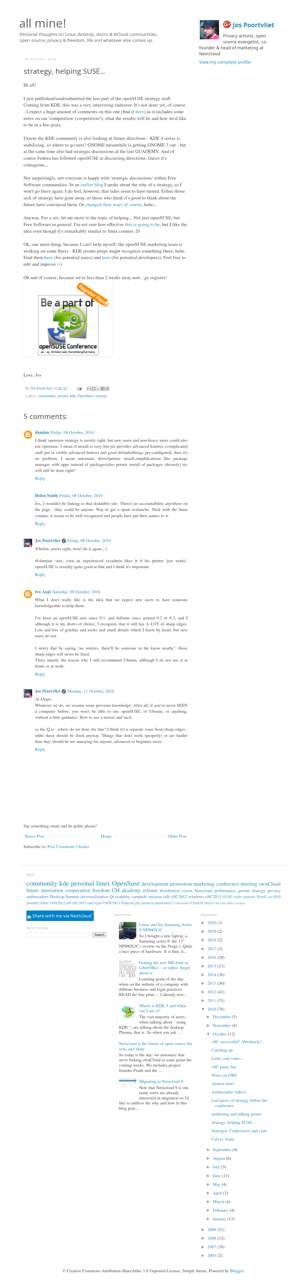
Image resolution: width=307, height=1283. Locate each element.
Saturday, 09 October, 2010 (76, 591)
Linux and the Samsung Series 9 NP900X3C (165, 927)
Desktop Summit (64, 896)
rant (90, 902)
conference (227, 883)
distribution (170, 890)
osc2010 (274, 896)
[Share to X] (98, 388)
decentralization (94, 896)
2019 (212, 931)
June (217, 1175)
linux (103, 882)
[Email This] (89, 388)
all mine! (42, 23)
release (150, 890)
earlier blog (92, 184)
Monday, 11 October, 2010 (90, 691)
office (230, 903)
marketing (204, 883)
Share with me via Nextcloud (61, 916)
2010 (212, 1009)
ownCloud (270, 883)
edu (223, 903)
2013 (212, 983)
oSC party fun (224, 1066)
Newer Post (34, 836)
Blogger (237, 1270)
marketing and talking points (236, 1114)
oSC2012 (179, 896)
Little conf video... (228, 1058)
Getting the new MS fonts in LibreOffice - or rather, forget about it (164, 968)
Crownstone (180, 903)
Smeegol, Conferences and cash (239, 1130)
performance (225, 890)
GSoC (44, 902)
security (240, 903)
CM (116, 890)
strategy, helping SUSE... (234, 1122)
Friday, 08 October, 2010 (72, 432)
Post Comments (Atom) (68, 846)
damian (42, 432)
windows (196, 896)
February (221, 1210)
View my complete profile (225, 62)
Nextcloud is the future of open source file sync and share (155, 1045)
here (140, 111)
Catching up (222, 1050)
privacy (274, 890)
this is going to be (142, 224)
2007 (212, 1246)
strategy (101, 395)
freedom (101, 890)
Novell (261, 896)
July (217, 1167)
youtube (32, 902)
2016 (212, 957)
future (32, 890)
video (237, 896)
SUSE (227, 896)
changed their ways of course (113, 204)
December (222, 1016)
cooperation (77, 890)
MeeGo (209, 903)
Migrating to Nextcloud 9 (161, 1081)
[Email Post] (79, 388)
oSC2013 (79, 902)
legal (98, 902)
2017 (212, 948)
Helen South (46, 495)
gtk (137, 902)
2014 (212, 974)
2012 (212, 992)
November (222, 1025)
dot (217, 903)
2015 (212, 966)
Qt (112, 896)
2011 (212, 1000)
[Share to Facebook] (102, 388)
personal (82, 882)
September (222, 1149)
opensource (162, 902)
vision (187, 890)
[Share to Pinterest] (107, 388)
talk (166, 896)
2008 (212, 1238)
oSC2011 (213, 896)
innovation (52, 890)
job (68, 902)
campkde (139, 896)
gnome (63, 395)
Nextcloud (203, 890)
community (47, 395)
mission (155, 896)
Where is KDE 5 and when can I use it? (162, 1008)
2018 (212, 940)
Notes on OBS (224, 1075)
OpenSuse (85, 395)
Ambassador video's (229, 1092)
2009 (212, 1229)
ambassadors (37, 896)
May (217, 1184)
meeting (249, 883)
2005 (212, 1255)
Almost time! (223, 1083)
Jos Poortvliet (47, 540)
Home (106, 836)
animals (249, 896)
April (218, 1193)
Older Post (177, 836)
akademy (131, 890)
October (220, 1034)
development (155, 883)
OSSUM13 (111, 902)
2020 (212, 922)
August (219, 1158)
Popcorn (127, 902)
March (219, 1201)
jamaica (147, 902)
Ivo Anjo (43, 591)
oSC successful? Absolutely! (236, 1041)
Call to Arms (223, 1139)
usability (122, 896)
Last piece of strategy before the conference (239, 1102)
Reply (40, 478)
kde (73, 395)
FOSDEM (196, 903)
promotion (181, 883)
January (220, 1218)
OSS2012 (57, 902)
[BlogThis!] (93, 388)
